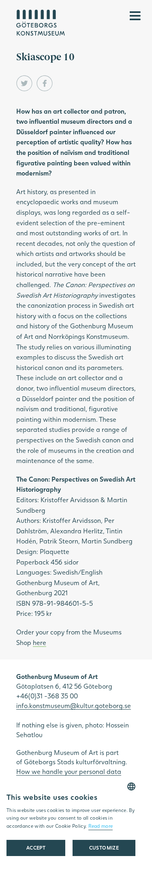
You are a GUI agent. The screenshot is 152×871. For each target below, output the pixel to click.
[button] (104, 848)
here (39, 642)
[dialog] (71, 823)
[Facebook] (44, 83)
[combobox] (131, 786)
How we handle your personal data (68, 771)
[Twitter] (24, 83)
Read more (100, 826)
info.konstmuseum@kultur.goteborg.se (73, 705)
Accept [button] (35, 848)
